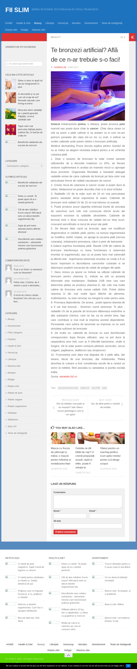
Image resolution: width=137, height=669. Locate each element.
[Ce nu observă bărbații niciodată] (97, 581)
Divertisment (91, 23)
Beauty (38, 23)
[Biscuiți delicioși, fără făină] (10, 621)
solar (104, 388)
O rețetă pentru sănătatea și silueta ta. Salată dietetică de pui (30, 580)
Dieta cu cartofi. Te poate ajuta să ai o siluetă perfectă (27, 199)
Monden (76, 23)
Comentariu (59, 492)
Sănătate (12, 413)
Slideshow (13, 419)
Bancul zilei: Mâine (114, 604)
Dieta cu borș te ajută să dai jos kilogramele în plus (30, 83)
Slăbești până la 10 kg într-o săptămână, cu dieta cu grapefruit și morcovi (74, 612)
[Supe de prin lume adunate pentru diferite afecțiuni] (10, 229)
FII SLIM (17, 9)
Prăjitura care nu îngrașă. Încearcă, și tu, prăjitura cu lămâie (30, 594)
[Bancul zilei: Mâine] (97, 608)
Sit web (57, 521)
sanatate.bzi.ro (68, 376)
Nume (57, 511)
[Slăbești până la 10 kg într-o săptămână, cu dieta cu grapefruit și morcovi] (54, 613)
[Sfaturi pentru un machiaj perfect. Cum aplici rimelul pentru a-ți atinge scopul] (112, 438)
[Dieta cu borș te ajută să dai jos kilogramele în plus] (10, 84)
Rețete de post (15, 393)
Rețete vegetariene (17, 406)
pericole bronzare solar (68, 388)
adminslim (60, 67)
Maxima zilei (38, 29)
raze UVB (96, 388)
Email (92, 511)
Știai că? (12, 426)
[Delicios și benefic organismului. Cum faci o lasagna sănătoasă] (10, 608)
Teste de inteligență (112, 23)
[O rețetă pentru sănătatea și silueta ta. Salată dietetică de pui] (10, 581)
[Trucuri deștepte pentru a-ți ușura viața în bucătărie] (97, 567)
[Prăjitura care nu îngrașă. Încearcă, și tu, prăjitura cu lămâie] (10, 594)
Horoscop (63, 23)
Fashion (12, 339)
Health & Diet (23, 23)
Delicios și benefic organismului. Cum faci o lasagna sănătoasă (30, 607)
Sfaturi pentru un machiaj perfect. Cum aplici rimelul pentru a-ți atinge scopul (110, 456)
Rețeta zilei (11, 29)
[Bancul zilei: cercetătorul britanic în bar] (97, 621)
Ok (128, 666)
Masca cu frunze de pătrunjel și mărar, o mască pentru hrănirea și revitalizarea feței (61, 456)
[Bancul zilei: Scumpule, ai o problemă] (97, 594)
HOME (8, 23)
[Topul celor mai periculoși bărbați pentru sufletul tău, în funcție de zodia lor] (10, 129)
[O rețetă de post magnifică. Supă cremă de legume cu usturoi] (10, 567)
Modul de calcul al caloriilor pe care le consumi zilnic (71, 626)
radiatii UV (85, 388)
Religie (24, 29)
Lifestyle (49, 23)
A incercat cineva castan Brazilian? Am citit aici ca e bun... (27, 298)
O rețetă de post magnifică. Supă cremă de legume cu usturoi (31, 567)
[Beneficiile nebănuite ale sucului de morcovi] (10, 145)
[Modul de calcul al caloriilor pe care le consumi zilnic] (54, 626)
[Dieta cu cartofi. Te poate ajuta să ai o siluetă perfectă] (10, 199)
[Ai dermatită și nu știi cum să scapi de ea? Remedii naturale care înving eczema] (10, 97)
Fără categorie (15, 332)
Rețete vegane (15, 399)
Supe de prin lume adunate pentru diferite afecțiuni (29, 228)
